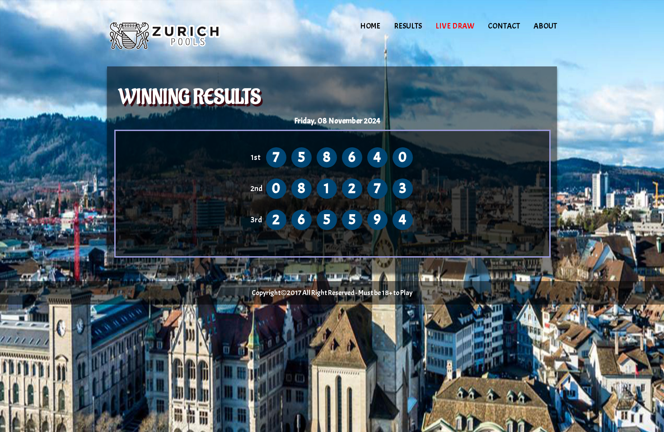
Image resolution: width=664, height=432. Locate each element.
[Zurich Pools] (184, 34)
